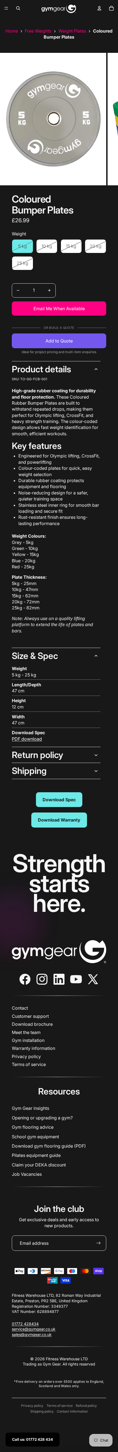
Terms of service (29, 1064)
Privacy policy (26, 1056)
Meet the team (26, 1032)
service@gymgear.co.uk (33, 1329)
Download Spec (59, 799)
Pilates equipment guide (36, 1155)
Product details (41, 369)
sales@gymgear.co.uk (32, 1334)
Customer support (30, 1016)
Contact (20, 1008)
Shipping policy (42, 1411)
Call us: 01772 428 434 (32, 1439)
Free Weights (38, 31)
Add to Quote (59, 341)
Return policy (37, 755)
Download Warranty (59, 820)
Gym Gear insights (30, 1108)
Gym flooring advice (33, 1127)
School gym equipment (35, 1136)
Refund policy (86, 1406)
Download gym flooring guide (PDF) (49, 1146)
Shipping (29, 770)
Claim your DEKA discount (39, 1165)
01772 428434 (25, 1323)
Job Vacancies (27, 1174)
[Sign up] (98, 1243)
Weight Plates (72, 31)
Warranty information (33, 1048)
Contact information (72, 1411)
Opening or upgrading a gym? (42, 1117)
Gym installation (28, 1040)
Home (11, 31)
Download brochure (32, 1024)
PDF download (27, 739)
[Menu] (6, 8)
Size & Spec (35, 655)
